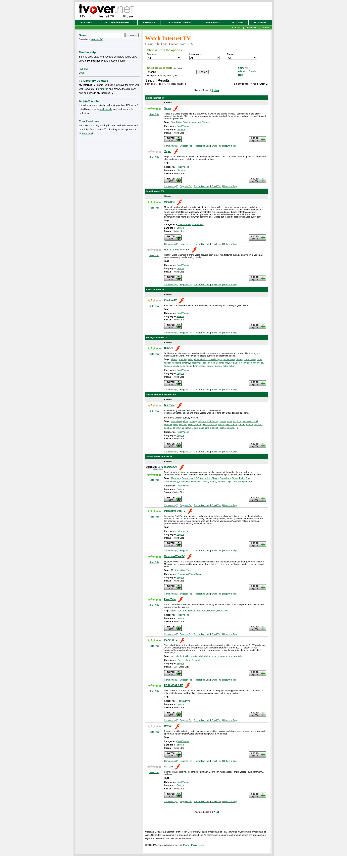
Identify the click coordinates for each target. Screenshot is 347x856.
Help (240, 74)
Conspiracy (225, 478)
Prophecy (195, 481)
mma (229, 421)
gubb (225, 366)
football (214, 363)
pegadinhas (196, 363)
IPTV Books (260, 22)
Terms (201, 845)
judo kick (214, 428)
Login (82, 72)
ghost (174, 610)
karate (223, 421)
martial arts (176, 421)
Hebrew (180, 268)
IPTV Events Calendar (179, 22)
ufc (234, 421)
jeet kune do (231, 424)
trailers (210, 366)
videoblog (176, 363)
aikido (205, 424)
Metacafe (169, 202)
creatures (201, 610)
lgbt (182, 656)
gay (173, 656)
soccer (206, 363)
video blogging (215, 359)
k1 (191, 428)
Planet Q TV (170, 640)
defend (175, 428)
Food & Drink (184, 701)
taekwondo (248, 421)
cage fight (204, 428)
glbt (177, 656)
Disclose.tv (170, 467)
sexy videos (186, 366)
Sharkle (168, 766)
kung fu (213, 424)
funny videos (199, 366)
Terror (235, 478)
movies (218, 366)
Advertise (251, 27)
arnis (175, 424)
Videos (205, 481)
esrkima (168, 424)
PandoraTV (170, 300)
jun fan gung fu (246, 424)
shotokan (229, 428)
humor (167, 366)
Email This (216, 146)
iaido (222, 428)
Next (216, 90)
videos (174, 359)
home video (229, 359)
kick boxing (212, 421)
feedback (87, 133)
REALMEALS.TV (173, 685)
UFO (196, 478)
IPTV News (86, 22)
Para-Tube (170, 599)
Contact (236, 27)
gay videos (239, 656)
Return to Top (230, 146)
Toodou (186, 122)
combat (167, 428)
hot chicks (258, 363)
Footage (237, 481)
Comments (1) (171, 505)
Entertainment (184, 224)
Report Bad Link (202, 146)
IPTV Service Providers (117, 22)
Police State (245, 478)
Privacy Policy (190, 845)
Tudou (167, 108)
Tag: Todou (176, 122)
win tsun (258, 424)
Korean (180, 316)
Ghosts (215, 478)
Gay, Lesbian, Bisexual (189, 660)
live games (234, 363)
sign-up (104, 89)
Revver (168, 726)
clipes (259, 359)
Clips (229, 481)
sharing (193, 421)
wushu (221, 424)
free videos (246, 363)
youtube (183, 359)
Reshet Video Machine (177, 249)
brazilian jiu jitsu (186, 424)
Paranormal (187, 478)
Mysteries (176, 478)
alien (184, 610)
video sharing (200, 359)
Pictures (221, 481)
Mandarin (196, 122)
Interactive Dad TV (174, 511)
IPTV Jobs (237, 22)
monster (191, 610)
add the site (106, 109)
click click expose (207, 656)
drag (230, 656)
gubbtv (232, 366)
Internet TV (149, 22)
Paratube (211, 610)
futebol (167, 363)
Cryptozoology (171, 481)
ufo (179, 610)
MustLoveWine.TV (180, 570)
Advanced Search (247, 71)
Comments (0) (171, 146)
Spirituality (247, 481)
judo (239, 421)
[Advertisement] (109, 148)
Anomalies (205, 478)
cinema (185, 363)
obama (239, 359)
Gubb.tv (168, 348)
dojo (196, 428)
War (188, 481)
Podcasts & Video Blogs (189, 574)
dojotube (202, 421)
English (180, 228)
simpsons (223, 363)
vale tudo (184, 428)
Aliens (182, 481)
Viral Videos (183, 126)
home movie (250, 359)
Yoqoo (167, 151)
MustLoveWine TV (174, 556)
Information (183, 531)
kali (256, 421)
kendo (198, 424)
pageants (222, 656)
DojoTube (169, 405)
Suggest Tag (186, 146)
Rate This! (154, 114)
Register (83, 68)
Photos (212, 481)
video (190, 359)
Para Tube (222, 610)
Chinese (206, 122)
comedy (175, 366)
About (265, 27)
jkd (237, 428)
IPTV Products (213, 22)
